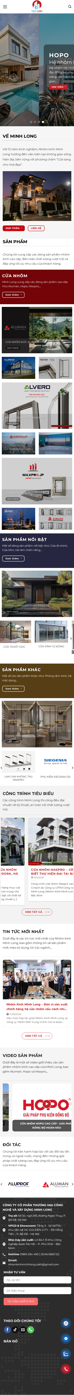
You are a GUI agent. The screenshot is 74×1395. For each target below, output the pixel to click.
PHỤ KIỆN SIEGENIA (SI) (55, 788)
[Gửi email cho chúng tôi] (22, 1341)
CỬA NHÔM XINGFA (51, 536)
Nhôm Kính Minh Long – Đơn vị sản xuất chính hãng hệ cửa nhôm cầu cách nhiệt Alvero (37, 1019)
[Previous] (3, 650)
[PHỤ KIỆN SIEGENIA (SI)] (55, 774)
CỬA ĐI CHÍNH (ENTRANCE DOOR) (27, 617)
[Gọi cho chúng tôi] (30, 1341)
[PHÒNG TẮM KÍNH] (37, 736)
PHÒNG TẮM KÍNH (17, 747)
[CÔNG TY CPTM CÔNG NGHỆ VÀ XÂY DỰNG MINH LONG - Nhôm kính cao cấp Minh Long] (37, 6)
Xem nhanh (12, 360)
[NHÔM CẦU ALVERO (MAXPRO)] (37, 417)
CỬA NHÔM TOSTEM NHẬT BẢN (54, 385)
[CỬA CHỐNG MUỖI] (34, 644)
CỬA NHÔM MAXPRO (18, 505)
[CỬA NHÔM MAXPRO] (37, 493)
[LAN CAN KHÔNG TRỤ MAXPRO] (18, 774)
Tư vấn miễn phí (20, 1313)
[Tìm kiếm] (69, 6)
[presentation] (3, 1001)
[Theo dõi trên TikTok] (15, 1341)
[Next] (71, 650)
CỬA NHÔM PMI (12, 536)
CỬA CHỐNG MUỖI (34, 658)
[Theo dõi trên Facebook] (7, 1341)
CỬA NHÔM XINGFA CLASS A (18, 461)
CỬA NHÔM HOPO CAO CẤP (55, 461)
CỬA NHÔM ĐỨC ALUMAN (22, 354)
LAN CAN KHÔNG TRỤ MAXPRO (18, 790)
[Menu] (5, 6)
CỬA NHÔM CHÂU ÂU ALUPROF (15, 385)
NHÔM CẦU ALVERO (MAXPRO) (25, 429)
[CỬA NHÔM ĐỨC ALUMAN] (37, 342)
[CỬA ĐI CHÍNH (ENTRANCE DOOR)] (37, 606)
